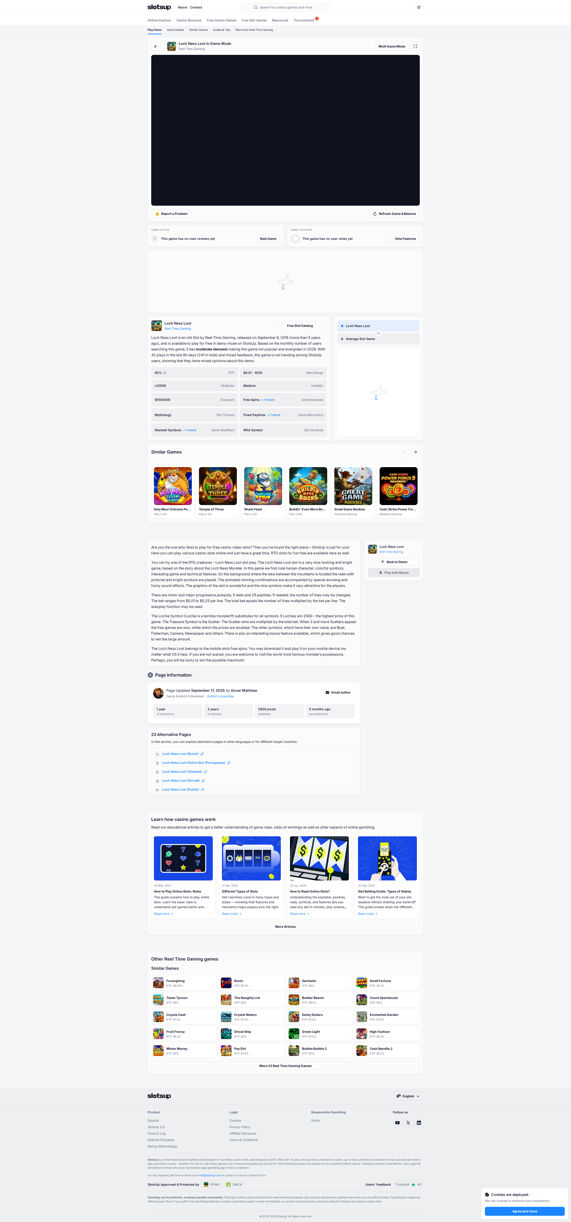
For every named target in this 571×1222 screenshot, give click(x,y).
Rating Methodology (162, 1146)
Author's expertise (220, 696)
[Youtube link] (397, 1122)
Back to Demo (397, 562)
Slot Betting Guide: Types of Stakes (384, 891)
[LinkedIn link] (418, 1122)
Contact (196, 7)
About (182, 7)
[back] (155, 46)
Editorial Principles (161, 1140)
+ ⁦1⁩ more (268, 400)
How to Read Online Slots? (310, 891)
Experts (153, 1120)
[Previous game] (404, 451)
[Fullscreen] (415, 46)
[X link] (408, 1122)
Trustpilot (408, 1184)
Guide (315, 1120)
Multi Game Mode (392, 46)
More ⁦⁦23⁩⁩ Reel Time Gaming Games (285, 1066)
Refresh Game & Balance (397, 213)
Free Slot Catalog (300, 325)
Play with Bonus (397, 572)
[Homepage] (159, 7)
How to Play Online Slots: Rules (177, 891)
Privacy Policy (240, 1127)
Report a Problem (174, 213)
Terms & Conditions (244, 1140)
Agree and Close (524, 1211)
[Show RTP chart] (164, 373)
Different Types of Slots (240, 891)
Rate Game (268, 238)
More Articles (285, 926)
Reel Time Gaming (178, 328)
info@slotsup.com (210, 1175)
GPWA (214, 1184)
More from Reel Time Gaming (254, 29)
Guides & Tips (221, 29)
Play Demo (154, 29)
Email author (341, 692)
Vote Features (405, 238)
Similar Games (198, 29)
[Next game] (415, 451)
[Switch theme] (418, 7)
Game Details (175, 29)
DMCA (237, 1184)
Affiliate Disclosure (243, 1133)
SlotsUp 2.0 (156, 1127)
